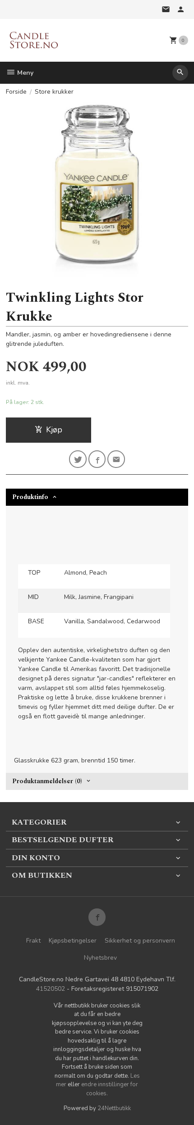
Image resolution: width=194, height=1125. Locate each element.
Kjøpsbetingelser (73, 940)
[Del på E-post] (116, 459)
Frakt (33, 940)
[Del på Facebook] (97, 459)
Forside (16, 91)
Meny (24, 72)
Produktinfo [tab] (30, 497)
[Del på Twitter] (78, 459)
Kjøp (54, 429)
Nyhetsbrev (100, 957)
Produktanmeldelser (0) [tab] (47, 781)
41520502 (50, 988)
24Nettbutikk (114, 1108)
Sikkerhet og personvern (140, 940)
